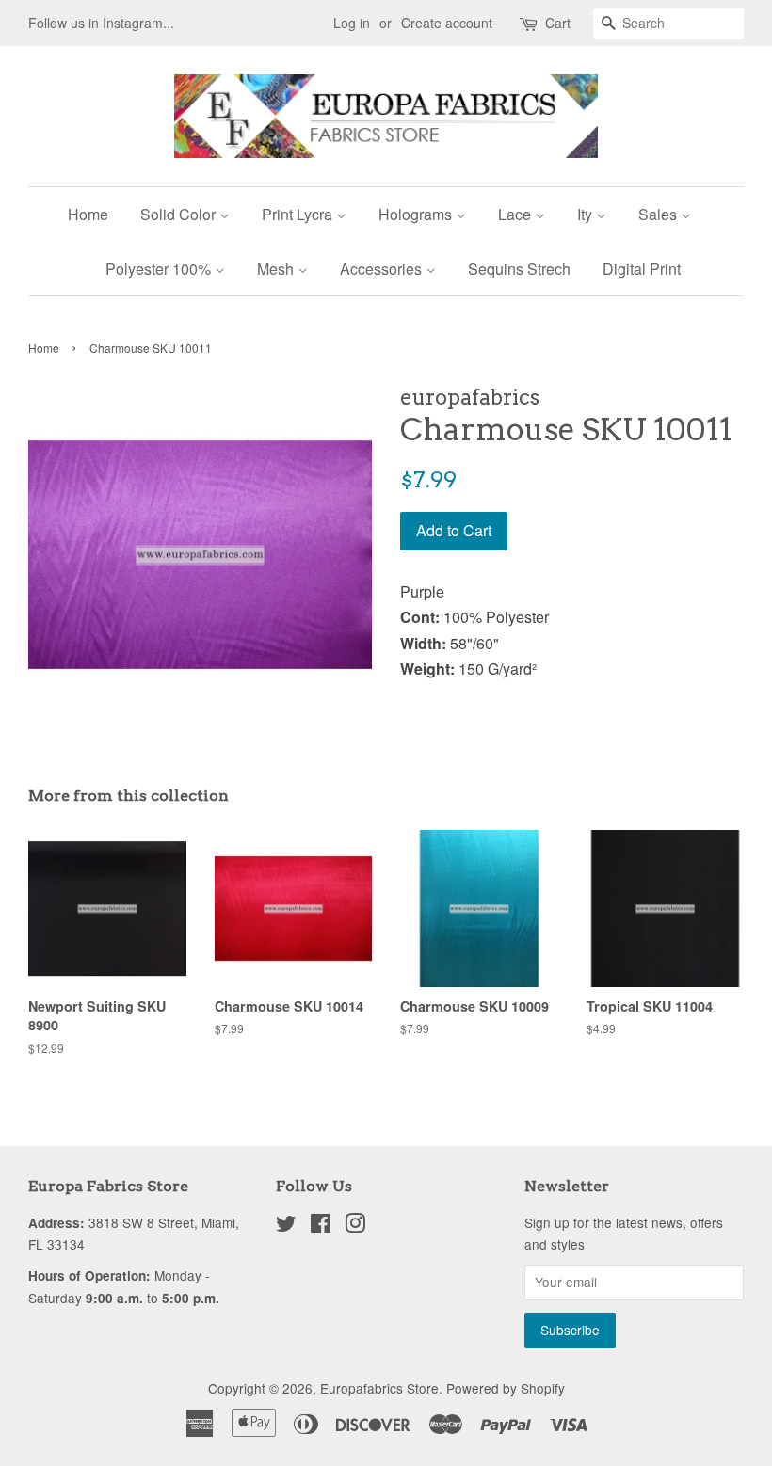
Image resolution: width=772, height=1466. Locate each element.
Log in (351, 22)
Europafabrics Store (379, 1387)
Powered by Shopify (505, 1387)
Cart (558, 22)
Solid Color (179, 214)
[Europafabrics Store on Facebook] (320, 1226)
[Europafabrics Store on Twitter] (286, 1226)
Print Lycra (299, 214)
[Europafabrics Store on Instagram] (355, 1226)
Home (88, 214)
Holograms (417, 214)
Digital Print (642, 268)
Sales (659, 214)
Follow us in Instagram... (101, 22)
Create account (446, 22)
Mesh (277, 268)
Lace (516, 214)
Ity (586, 214)
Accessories (383, 268)
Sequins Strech (519, 268)
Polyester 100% (160, 268)
